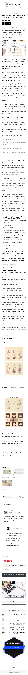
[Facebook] (3, 561)
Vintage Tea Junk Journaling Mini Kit (13, 148)
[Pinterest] (8, 561)
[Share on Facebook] (3, 23)
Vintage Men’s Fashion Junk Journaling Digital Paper (14, 329)
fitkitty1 (11, 510)
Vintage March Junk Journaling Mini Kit (14, 152)
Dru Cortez (14, 527)
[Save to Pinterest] (9, 23)
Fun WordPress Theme (17, 671)
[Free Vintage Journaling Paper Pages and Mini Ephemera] (7, 471)
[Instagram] (5, 561)
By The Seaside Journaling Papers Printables (17, 476)
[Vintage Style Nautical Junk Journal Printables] (7, 483)
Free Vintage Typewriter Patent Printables (20, 498)
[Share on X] (6, 23)
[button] (14, 10)
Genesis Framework (14, 672)
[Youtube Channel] (10, 561)
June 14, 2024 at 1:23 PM (15, 512)
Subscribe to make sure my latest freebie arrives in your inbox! (14, 575)
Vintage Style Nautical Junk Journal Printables (7, 488)
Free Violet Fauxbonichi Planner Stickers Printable (8, 498)
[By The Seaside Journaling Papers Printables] (18, 471)
